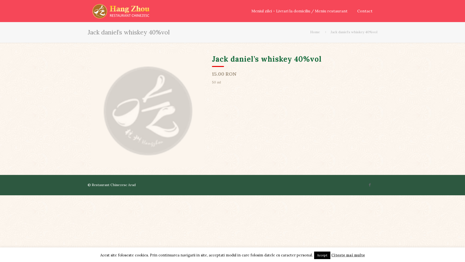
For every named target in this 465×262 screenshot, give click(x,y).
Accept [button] (322, 255)
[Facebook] (369, 184)
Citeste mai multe (348, 255)
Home (315, 32)
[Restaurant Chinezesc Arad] (121, 11)
